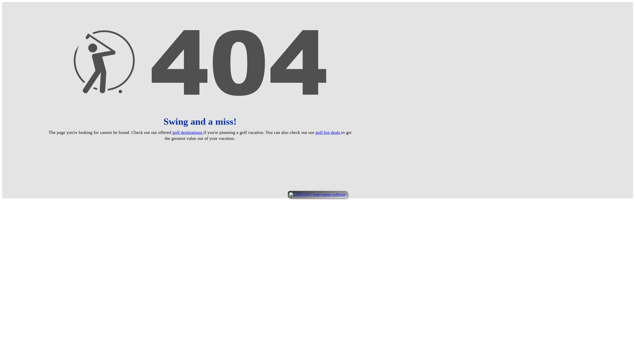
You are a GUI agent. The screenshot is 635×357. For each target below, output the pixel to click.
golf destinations (187, 132)
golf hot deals (328, 132)
